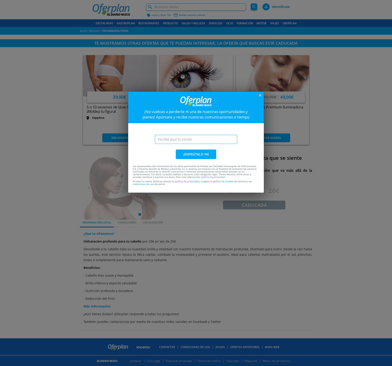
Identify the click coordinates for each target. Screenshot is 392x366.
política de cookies (223, 181)
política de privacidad (213, 177)
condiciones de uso (143, 184)
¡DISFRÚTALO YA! (196, 154)
